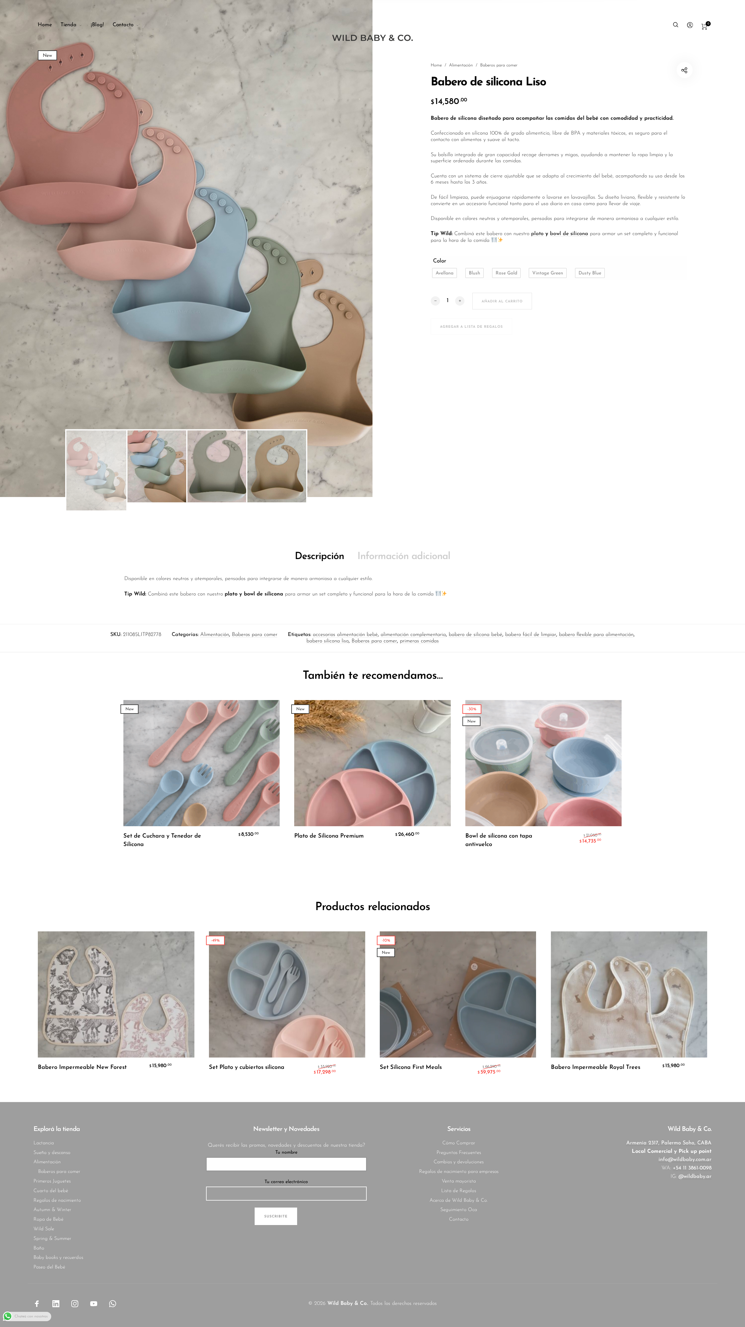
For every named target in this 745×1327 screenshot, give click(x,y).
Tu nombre (286, 1152)
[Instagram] (74, 1303)
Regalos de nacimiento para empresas (459, 1171)
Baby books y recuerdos (58, 1257)
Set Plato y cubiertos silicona (246, 1067)
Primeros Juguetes (52, 1181)
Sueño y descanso (51, 1152)
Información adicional (403, 556)
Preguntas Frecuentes (459, 1152)
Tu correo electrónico (286, 1182)
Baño (38, 1248)
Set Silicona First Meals (411, 1067)
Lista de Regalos (458, 1190)
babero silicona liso (327, 641)
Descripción (319, 556)
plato (537, 234)
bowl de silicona (569, 234)
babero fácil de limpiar (530, 634)
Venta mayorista (459, 1181)
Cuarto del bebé (50, 1190)
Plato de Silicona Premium (329, 836)
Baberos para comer (498, 65)
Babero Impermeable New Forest (82, 1067)
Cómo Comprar (458, 1143)
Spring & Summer (52, 1238)
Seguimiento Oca (458, 1209)
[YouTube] (93, 1303)
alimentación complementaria (413, 634)
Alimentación (461, 65)
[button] (444, 273)
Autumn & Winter (52, 1209)
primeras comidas (419, 641)
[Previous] (35, 248)
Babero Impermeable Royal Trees (595, 1067)
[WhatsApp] (112, 1303)
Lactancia (43, 1143)
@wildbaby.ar (695, 1176)
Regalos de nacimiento (57, 1200)
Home (436, 65)
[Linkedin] (55, 1303)
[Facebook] (36, 1303)
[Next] (337, 248)
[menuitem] (49, 25)
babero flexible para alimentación (596, 634)
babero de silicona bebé (475, 634)
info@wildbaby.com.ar (685, 1159)
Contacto (459, 1219)
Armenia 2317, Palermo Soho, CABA (669, 1143)
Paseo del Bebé (49, 1267)
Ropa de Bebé (48, 1219)
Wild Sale (43, 1228)
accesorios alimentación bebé (345, 634)
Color (439, 261)
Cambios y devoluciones (459, 1161)
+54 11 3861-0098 (692, 1168)
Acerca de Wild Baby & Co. (459, 1200)
